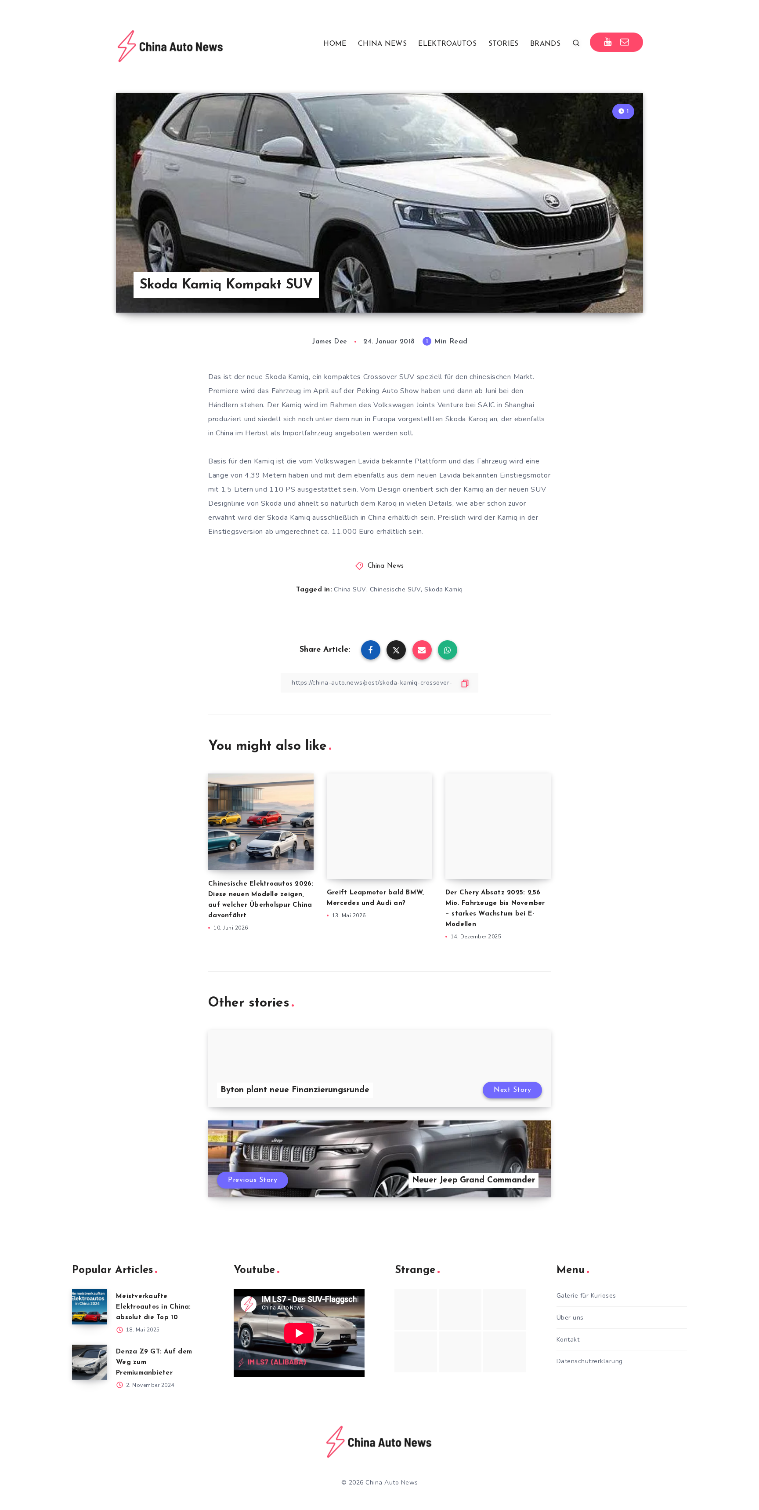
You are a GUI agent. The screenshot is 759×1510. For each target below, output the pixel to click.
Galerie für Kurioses (586, 1295)
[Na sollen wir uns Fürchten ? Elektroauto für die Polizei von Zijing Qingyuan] (460, 1309)
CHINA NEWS (382, 43)
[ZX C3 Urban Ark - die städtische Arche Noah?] (415, 1309)
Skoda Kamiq (443, 589)
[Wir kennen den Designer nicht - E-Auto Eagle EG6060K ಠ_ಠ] (415, 1351)
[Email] (624, 42)
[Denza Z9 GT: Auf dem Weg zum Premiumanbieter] (89, 1362)
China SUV (350, 589)
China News (386, 566)
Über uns (570, 1317)
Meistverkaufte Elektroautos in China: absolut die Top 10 (153, 1307)
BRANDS (545, 43)
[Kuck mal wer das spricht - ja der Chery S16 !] (504, 1351)
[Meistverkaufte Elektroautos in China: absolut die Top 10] (89, 1306)
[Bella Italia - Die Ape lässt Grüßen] (460, 1351)
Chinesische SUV (395, 589)
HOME (334, 43)
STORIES (503, 43)
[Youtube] (608, 42)
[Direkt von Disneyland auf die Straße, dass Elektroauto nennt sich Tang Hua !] (504, 1309)
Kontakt (568, 1339)
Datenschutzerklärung (590, 1361)
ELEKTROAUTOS (447, 43)
